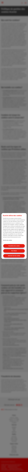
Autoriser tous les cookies (14, 255)
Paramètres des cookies (14, 245)
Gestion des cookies (7, 240)
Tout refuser (14, 250)
